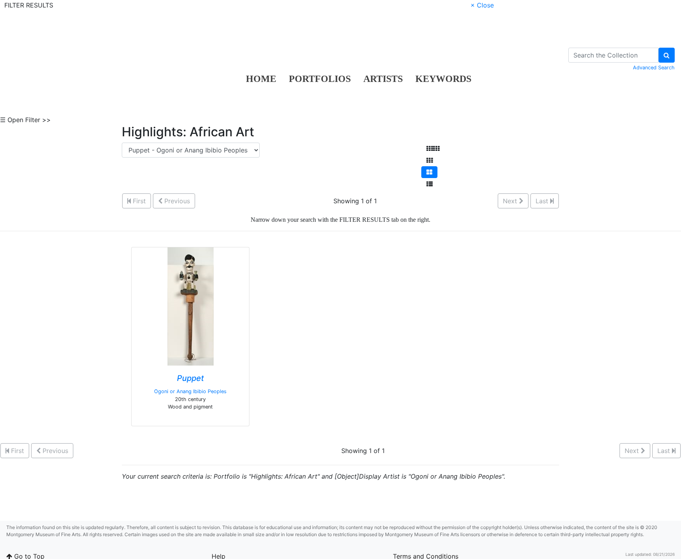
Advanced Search (654, 68)
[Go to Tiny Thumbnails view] (433, 148)
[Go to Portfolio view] (429, 172)
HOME (261, 79)
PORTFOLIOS (320, 79)
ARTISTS (383, 79)
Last (543, 201)
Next (511, 201)
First (138, 201)
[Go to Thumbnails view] (429, 160)
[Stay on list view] (429, 184)
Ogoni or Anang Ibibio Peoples (190, 391)
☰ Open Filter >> (25, 120)
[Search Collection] (667, 55)
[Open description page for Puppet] (190, 306)
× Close (482, 5)
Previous (176, 201)
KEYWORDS (443, 79)
